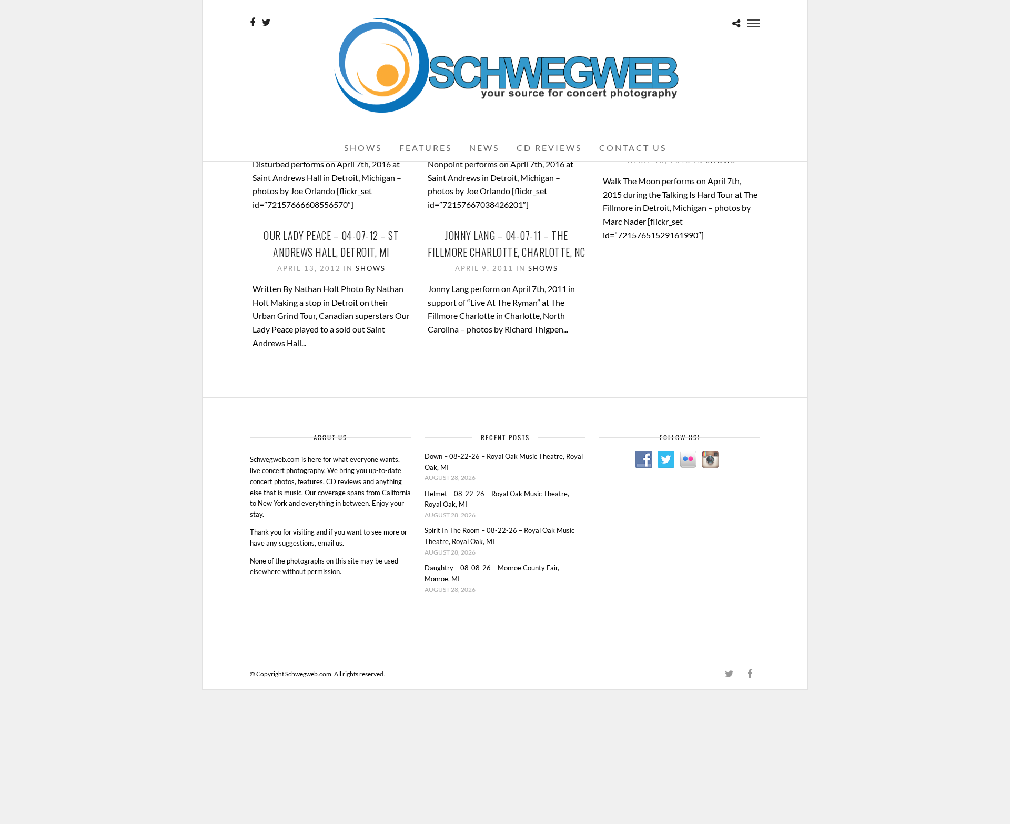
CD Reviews (549, 148)
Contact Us (632, 148)
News (484, 148)
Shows (363, 148)
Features (425, 148)
